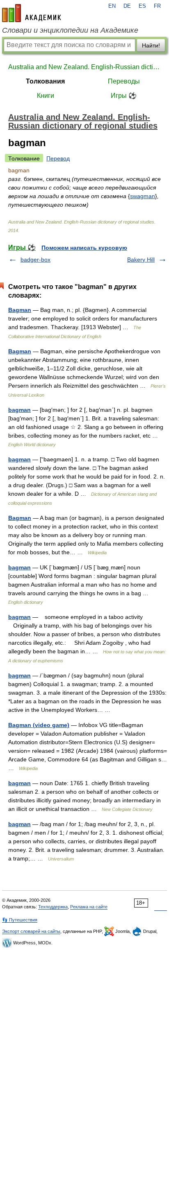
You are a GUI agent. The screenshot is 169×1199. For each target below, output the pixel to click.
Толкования (45, 81)
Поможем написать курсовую (84, 247)
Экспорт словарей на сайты (31, 931)
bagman (19, 409)
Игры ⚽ (124, 95)
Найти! (151, 45)
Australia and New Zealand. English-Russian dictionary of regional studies (84, 66)
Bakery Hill (141, 259)
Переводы (124, 81)
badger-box (35, 259)
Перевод (58, 158)
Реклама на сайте (88, 906)
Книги (45, 95)
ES (142, 6)
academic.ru (31, 13)
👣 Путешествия (19, 919)
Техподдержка (53, 906)
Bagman (19, 310)
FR (157, 6)
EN (112, 6)
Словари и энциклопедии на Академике (70, 30)
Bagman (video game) (38, 725)
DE (127, 6)
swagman (142, 196)
